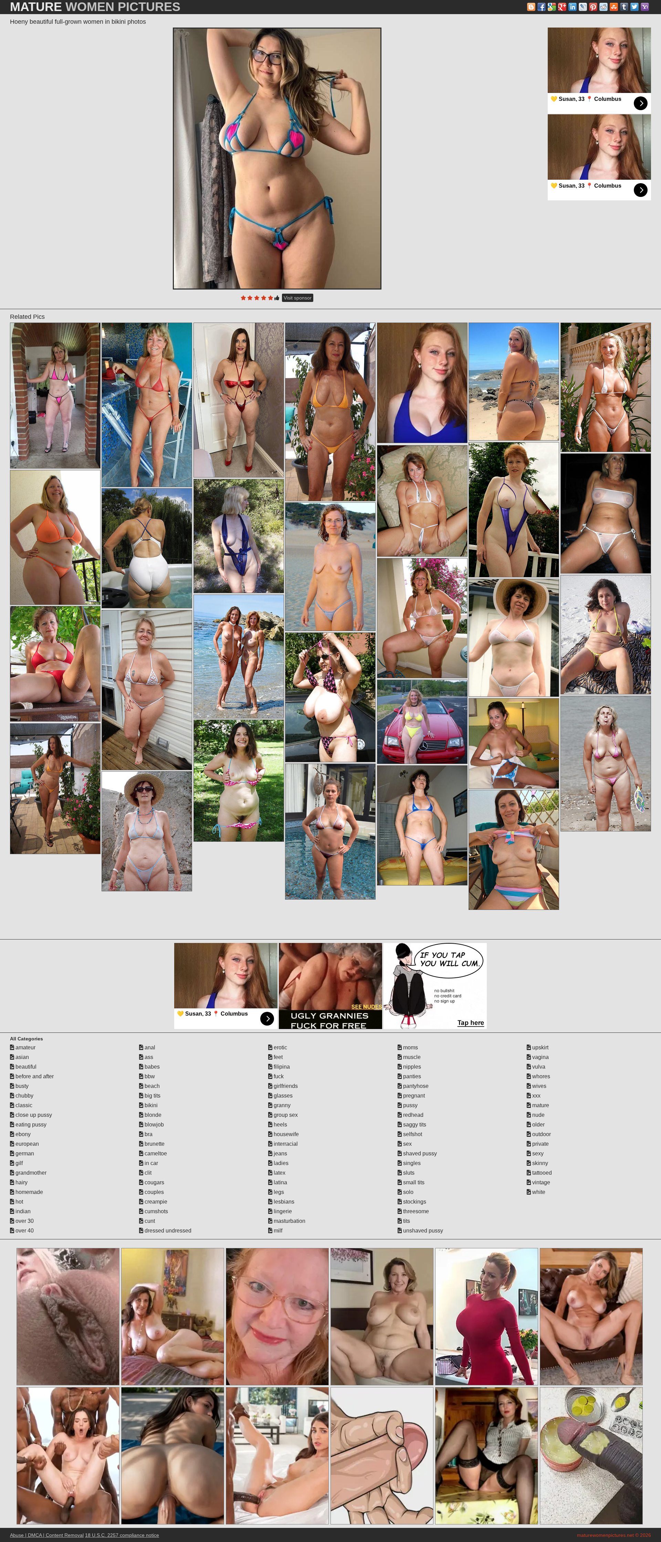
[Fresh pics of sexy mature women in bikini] (238, 656)
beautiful (25, 1067)
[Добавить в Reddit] (603, 7)
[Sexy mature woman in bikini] (514, 509)
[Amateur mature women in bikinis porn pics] (422, 618)
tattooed (541, 1173)
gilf (18, 1163)
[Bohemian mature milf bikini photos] (514, 850)
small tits (413, 1182)
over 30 (24, 1221)
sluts (408, 1173)
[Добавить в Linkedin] (572, 7)
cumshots (155, 1211)
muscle (411, 1057)
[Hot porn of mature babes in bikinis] (55, 537)
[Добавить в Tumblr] (624, 7)
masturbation (288, 1221)
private (540, 1144)
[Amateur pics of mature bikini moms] (147, 690)
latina (279, 1182)
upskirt (539, 1047)
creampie (155, 1202)
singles (411, 1163)
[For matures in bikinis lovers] (514, 382)
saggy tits (414, 1124)
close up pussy (33, 1115)
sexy (537, 1153)
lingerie (282, 1211)
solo (407, 1192)
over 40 (24, 1231)
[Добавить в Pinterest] (593, 7)
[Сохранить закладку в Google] (552, 7)
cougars (153, 1182)
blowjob (153, 1124)
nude (538, 1115)
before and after (34, 1076)
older (538, 1124)
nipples (411, 1067)
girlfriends (285, 1086)
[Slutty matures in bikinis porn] (330, 412)
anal (149, 1047)
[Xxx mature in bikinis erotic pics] (147, 831)
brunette (154, 1144)
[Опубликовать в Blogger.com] (531, 7)
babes (151, 1067)
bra (148, 1134)
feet (277, 1057)
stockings (414, 1202)
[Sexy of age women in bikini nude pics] (238, 400)
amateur (24, 1047)
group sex (285, 1115)
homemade (28, 1192)
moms (410, 1047)
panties (411, 1076)
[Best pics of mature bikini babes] (238, 536)
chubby (23, 1096)
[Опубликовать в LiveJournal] (583, 7)
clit (147, 1173)
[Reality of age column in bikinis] (55, 788)
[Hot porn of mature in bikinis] (605, 387)
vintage (540, 1182)
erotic (279, 1047)
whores (540, 1076)
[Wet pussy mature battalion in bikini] (605, 763)
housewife (285, 1134)
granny (281, 1105)
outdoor (541, 1134)
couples (153, 1192)
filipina (281, 1067)
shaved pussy (419, 1153)
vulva (538, 1067)
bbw (149, 1076)
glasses (282, 1096)
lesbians (283, 1202)
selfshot (412, 1134)
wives (538, 1086)
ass (148, 1057)
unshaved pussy (422, 1231)
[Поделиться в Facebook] (541, 7)
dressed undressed (167, 1231)
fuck (278, 1076)
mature (540, 1105)
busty (21, 1086)
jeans (279, 1153)
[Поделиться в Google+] (562, 7)
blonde (152, 1115)
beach (151, 1086)
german (24, 1153)
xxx (536, 1096)
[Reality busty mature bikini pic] (147, 548)
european (26, 1144)
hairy (21, 1182)
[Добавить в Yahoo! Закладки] (645, 7)
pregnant (413, 1096)
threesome (415, 1211)
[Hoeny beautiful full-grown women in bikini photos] (277, 159)
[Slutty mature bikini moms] (605, 513)
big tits (151, 1096)
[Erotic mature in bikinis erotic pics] (330, 832)
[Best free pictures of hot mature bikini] (238, 781)
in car (150, 1163)
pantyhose (415, 1086)
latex (278, 1173)
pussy (410, 1105)
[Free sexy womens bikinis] (330, 697)
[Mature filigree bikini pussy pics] (55, 396)
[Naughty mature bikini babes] (514, 638)
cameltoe (155, 1153)
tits (406, 1221)
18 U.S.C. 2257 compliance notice (122, 1535)
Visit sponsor (298, 298)
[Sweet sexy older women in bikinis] (422, 501)
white (538, 1192)
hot (18, 1202)
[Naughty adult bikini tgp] (55, 664)
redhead (412, 1115)
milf (277, 1231)
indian (22, 1211)
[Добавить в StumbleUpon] (614, 7)
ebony (22, 1134)
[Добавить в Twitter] (634, 7)
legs (278, 1192)
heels (279, 1124)
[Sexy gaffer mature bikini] (147, 405)
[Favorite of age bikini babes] (330, 566)
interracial (285, 1144)
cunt (149, 1221)
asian (21, 1057)
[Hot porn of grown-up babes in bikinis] (422, 825)
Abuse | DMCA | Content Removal (47, 1535)
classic (23, 1105)
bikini (150, 1105)
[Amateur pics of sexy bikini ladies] (514, 743)
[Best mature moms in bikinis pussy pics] (422, 722)
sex (407, 1144)
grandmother (30, 1173)
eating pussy (30, 1124)
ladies (280, 1163)
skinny (539, 1163)
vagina (540, 1057)
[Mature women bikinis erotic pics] (605, 634)
